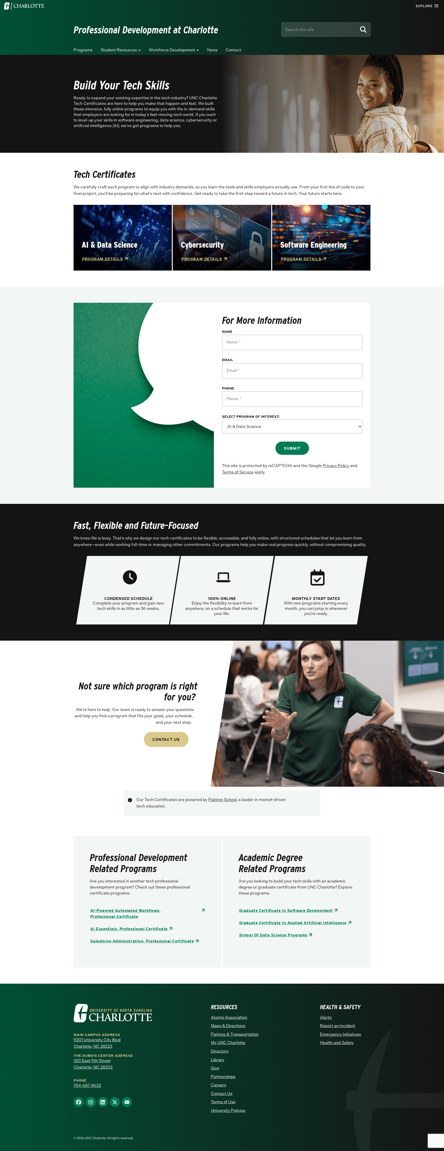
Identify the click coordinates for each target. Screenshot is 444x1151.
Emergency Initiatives (340, 1034)
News (212, 50)
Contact (233, 50)
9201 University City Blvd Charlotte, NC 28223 (97, 1043)
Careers (218, 1085)
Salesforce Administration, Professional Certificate (142, 941)
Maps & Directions (228, 1025)
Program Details (102, 258)
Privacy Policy (336, 465)
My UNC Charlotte (228, 1042)
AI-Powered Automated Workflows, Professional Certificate (125, 913)
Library (217, 1059)
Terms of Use (223, 1102)
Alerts (326, 1017)
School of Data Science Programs (273, 935)
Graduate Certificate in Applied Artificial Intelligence (293, 922)
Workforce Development (172, 50)
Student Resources (119, 50)
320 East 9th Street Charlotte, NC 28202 (93, 1064)
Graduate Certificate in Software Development (286, 910)
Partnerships (223, 1076)
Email (227, 360)
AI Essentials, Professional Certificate (129, 928)
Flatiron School (222, 799)
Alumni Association (229, 1017)
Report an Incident (337, 1025)
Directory (220, 1051)
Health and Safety (337, 1042)
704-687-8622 (87, 1085)
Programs (83, 50)
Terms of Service (237, 472)
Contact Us (166, 739)
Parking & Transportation (235, 1034)
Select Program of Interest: (251, 417)
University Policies (228, 1110)
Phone (228, 388)
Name (227, 332)
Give (215, 1068)
